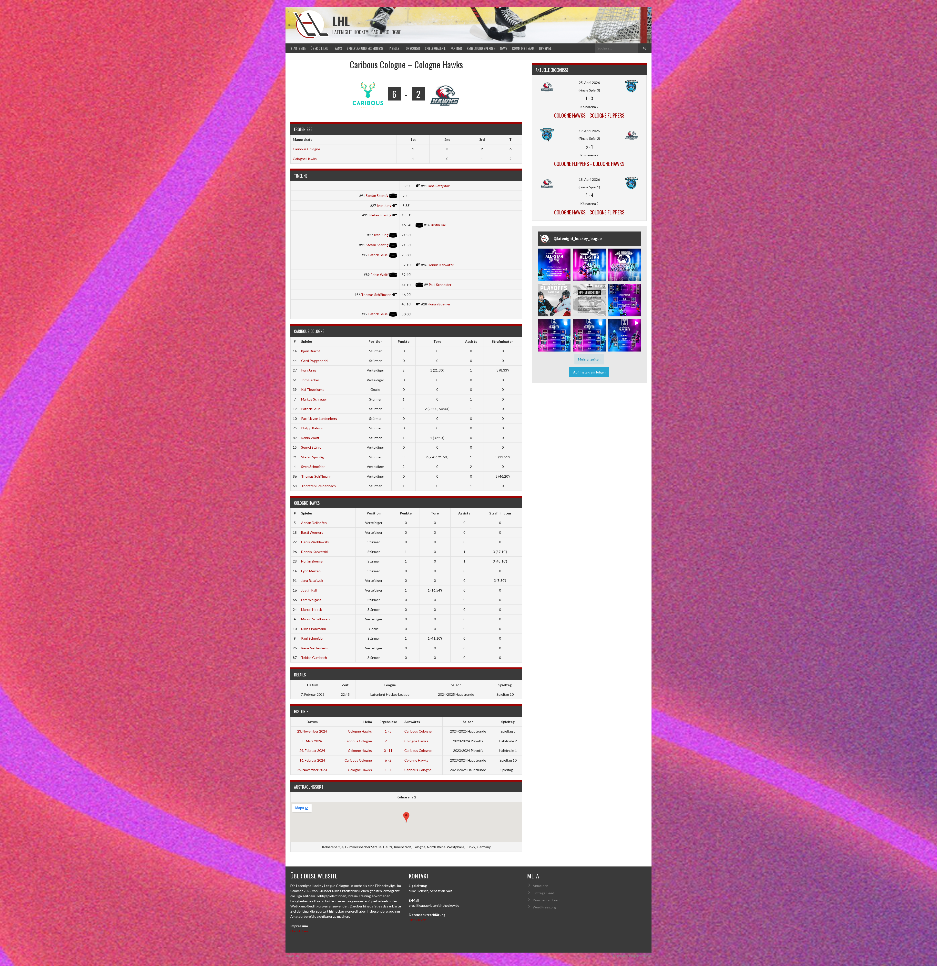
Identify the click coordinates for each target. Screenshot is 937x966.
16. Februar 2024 (312, 760)
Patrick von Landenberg (319, 418)
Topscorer (412, 48)
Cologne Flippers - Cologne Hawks (589, 163)
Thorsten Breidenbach (318, 486)
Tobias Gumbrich (314, 657)
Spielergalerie (435, 48)
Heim (367, 722)
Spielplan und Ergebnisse (365, 48)
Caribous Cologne (306, 149)
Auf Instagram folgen (589, 372)
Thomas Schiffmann (376, 294)
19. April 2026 (589, 131)
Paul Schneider (440, 284)
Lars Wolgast (311, 600)
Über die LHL (319, 48)
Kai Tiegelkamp (313, 389)
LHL (341, 21)
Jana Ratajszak (439, 186)
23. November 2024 (312, 731)
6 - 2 (388, 760)
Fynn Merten (311, 571)
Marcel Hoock (311, 609)
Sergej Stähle (311, 447)
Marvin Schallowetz (315, 619)
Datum (312, 722)
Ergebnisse (388, 722)
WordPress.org (544, 907)
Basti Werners (312, 532)
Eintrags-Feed (543, 893)
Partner (456, 48)
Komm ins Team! (523, 48)
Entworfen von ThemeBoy (632, 955)
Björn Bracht (310, 351)
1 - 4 (388, 770)
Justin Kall (438, 225)
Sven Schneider (313, 466)
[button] (554, 265)
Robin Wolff (379, 274)
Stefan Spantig (377, 195)
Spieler (306, 341)
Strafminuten (502, 341)
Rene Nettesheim (314, 648)
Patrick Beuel (378, 255)
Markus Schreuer (314, 399)
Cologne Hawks (305, 159)
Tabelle (393, 48)
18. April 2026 (589, 179)
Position (375, 341)
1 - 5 (388, 731)
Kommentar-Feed (546, 900)
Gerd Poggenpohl (314, 361)
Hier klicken (299, 931)
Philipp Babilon (312, 428)
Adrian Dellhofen (314, 523)
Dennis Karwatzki (441, 265)
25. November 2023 (312, 770)
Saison (468, 722)
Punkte (403, 341)
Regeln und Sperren (481, 48)
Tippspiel (545, 48)
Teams (337, 48)
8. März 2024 (312, 741)
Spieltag (508, 722)
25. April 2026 (589, 82)
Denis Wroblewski (315, 542)
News (503, 48)
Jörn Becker (310, 380)
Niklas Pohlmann (313, 629)
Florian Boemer (439, 304)
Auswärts (412, 722)
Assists (471, 341)
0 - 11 (388, 750)
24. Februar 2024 (312, 750)
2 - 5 (388, 741)
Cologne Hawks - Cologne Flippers (589, 115)
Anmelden (540, 886)
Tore (437, 341)
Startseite (298, 48)
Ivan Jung (384, 205)
